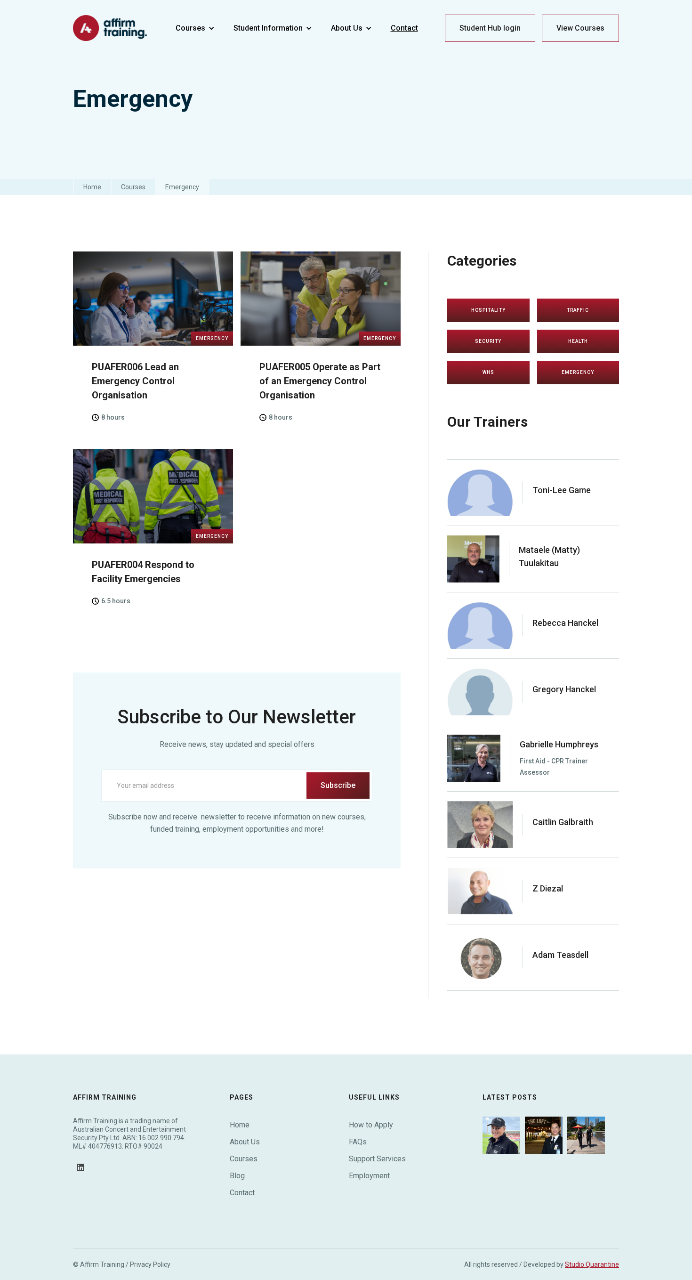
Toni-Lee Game (561, 490)
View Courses (580, 28)
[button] (195, 28)
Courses (133, 187)
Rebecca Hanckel (565, 623)
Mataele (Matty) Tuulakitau (549, 556)
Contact (242, 1192)
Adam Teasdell (560, 955)
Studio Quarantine (592, 1264)
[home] (110, 28)
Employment (369, 1175)
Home (92, 187)
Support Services (377, 1158)
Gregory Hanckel (564, 689)
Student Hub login (490, 28)
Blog (237, 1175)
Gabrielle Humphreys (559, 744)
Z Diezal (547, 888)
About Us (245, 1141)
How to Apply (371, 1124)
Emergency (182, 187)
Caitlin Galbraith (562, 822)
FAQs (358, 1141)
